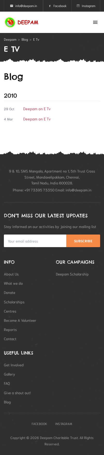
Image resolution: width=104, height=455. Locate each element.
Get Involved (14, 364)
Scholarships (14, 301)
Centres (10, 310)
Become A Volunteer (20, 320)
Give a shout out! (17, 392)
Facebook (60, 6)
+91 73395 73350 (39, 189)
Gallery (9, 373)
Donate (9, 292)
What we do (13, 283)
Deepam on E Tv (37, 108)
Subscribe (83, 241)
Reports (10, 329)
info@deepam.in (26, 6)
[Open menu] (95, 22)
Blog (25, 39)
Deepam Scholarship (72, 273)
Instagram (88, 6)
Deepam (10, 39)
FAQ (7, 383)
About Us (11, 273)
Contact (10, 338)
